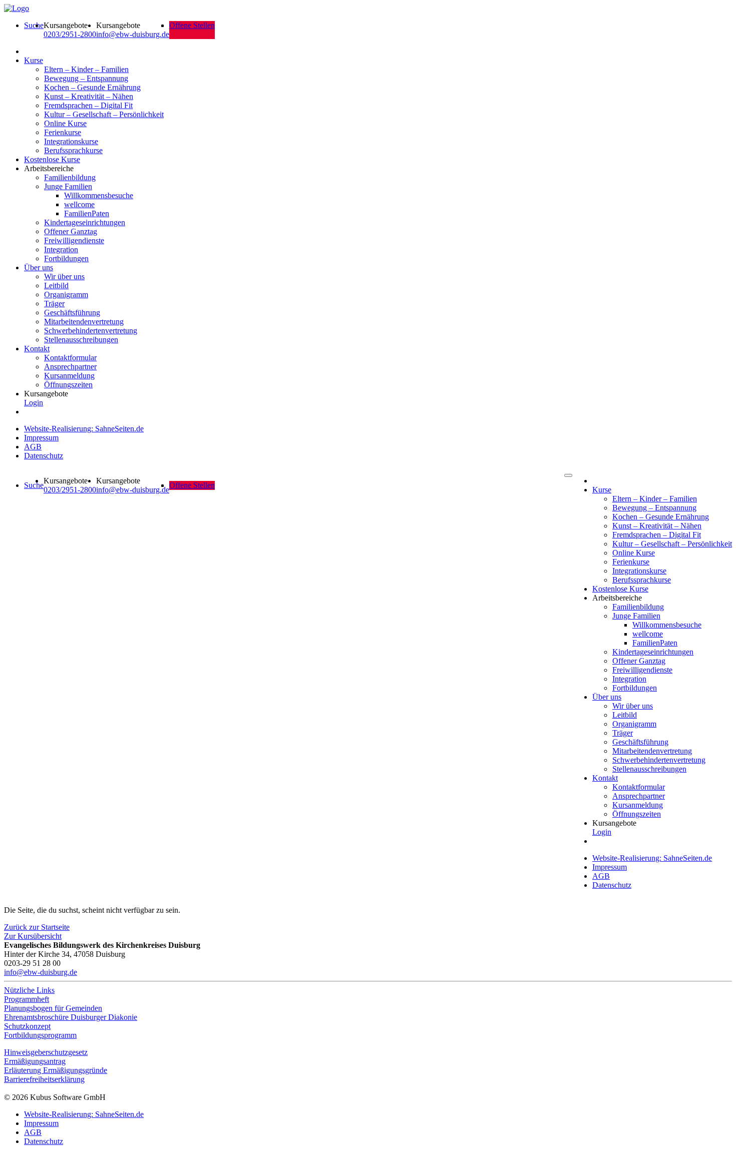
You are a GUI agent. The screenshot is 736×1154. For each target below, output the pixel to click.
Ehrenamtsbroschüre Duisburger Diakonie (70, 1017)
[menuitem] (34, 30)
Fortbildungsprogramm (40, 1035)
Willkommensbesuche (98, 195)
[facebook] (6, 1088)
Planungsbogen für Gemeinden (53, 1008)
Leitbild (56, 285)
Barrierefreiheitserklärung (44, 1079)
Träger (54, 303)
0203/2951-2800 (70, 34)
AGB (33, 446)
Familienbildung (70, 177)
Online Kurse (65, 123)
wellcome (79, 204)
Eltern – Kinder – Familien (86, 69)
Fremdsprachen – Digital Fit (88, 105)
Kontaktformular (70, 357)
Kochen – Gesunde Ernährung (92, 87)
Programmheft (26, 999)
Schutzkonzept (27, 1026)
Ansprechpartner (70, 366)
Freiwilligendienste (74, 240)
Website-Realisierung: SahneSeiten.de (84, 428)
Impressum (41, 437)
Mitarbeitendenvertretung (84, 321)
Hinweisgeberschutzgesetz (46, 1052)
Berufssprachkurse (73, 150)
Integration (61, 249)
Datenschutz (43, 455)
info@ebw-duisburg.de (132, 34)
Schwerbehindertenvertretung (90, 330)
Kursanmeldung (69, 375)
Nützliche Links (29, 990)
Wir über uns (64, 276)
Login (33, 402)
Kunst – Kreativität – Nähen (88, 96)
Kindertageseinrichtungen (84, 222)
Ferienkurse (62, 132)
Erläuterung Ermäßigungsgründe (55, 1070)
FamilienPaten (86, 213)
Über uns (38, 267)
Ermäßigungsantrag (35, 1061)
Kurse (33, 60)
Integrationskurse (71, 141)
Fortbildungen (66, 258)
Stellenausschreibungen (81, 339)
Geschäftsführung (72, 312)
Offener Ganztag (70, 231)
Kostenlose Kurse (52, 159)
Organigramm (66, 294)
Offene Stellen (192, 25)
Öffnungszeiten (68, 384)
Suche (34, 25)
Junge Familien (68, 186)
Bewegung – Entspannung (86, 78)
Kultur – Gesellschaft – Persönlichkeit (104, 114)
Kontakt (37, 348)
